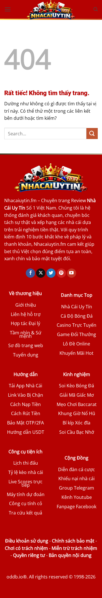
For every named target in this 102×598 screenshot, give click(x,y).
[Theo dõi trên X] (40, 273)
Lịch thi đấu (25, 463)
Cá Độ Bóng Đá (77, 316)
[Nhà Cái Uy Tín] (51, 10)
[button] (7, 9)
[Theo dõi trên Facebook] (30, 273)
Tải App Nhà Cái (25, 386)
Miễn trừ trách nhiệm (74, 548)
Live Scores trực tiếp (25, 483)
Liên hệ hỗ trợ (26, 314)
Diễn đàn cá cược (76, 469)
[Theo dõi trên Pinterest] (61, 273)
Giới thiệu (25, 305)
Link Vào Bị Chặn (25, 395)
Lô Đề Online (76, 344)
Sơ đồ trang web (25, 345)
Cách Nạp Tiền (25, 404)
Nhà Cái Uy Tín (76, 307)
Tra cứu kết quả (25, 513)
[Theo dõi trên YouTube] (71, 273)
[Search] (96, 9)
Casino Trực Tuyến (76, 325)
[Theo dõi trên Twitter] (51, 273)
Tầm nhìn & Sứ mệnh (25, 334)
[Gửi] (92, 133)
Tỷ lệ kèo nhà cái (25, 472)
